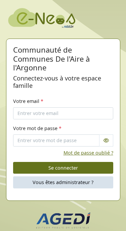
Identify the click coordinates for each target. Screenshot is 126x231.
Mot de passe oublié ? (88, 153)
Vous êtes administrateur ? (63, 182)
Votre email (28, 101)
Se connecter (63, 168)
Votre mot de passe (37, 128)
